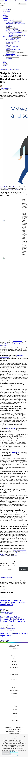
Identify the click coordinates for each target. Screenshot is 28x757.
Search (1, 3)
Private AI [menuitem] (8, 45)
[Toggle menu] (0, 7)
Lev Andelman (11, 625)
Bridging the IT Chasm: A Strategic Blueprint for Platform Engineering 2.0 (13, 602)
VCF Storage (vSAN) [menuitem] (11, 39)
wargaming (15, 452)
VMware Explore (17, 341)
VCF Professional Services (12, 69)
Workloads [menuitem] (9, 48)
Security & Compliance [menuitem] (12, 46)
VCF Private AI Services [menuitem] (12, 28)
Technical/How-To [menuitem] (7, 36)
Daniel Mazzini (4, 186)
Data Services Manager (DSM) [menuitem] (17, 35)
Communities (6, 11)
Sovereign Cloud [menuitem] (10, 54)
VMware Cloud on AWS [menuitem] (12, 29)
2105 (14, 550)
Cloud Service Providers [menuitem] (9, 52)
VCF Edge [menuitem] (9, 26)
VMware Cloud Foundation (7, 630)
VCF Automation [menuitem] (10, 42)
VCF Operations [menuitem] (10, 44)
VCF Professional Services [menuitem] (12, 57)
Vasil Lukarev (3, 625)
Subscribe (23, 569)
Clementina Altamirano (5, 88)
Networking (9, 189)
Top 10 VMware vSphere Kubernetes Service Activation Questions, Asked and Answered (12, 619)
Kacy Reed (12, 186)
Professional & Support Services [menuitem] (11, 55)
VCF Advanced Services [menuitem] (12, 30)
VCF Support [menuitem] (9, 58)
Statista (16, 94)
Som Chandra (3, 609)
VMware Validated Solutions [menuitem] (13, 49)
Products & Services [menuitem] (8, 20)
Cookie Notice (14, 751)
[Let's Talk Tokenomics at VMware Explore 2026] (7, 628)
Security (16, 189)
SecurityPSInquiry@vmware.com (8, 555)
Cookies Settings (13, 755)
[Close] (24, 736)
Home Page (3, 69)
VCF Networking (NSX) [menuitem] (12, 41)
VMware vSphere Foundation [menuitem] (13, 22)
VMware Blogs (7, 9)
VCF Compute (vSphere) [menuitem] (12, 38)
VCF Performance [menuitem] (10, 51)
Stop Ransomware (10, 428)
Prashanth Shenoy (4, 640)
